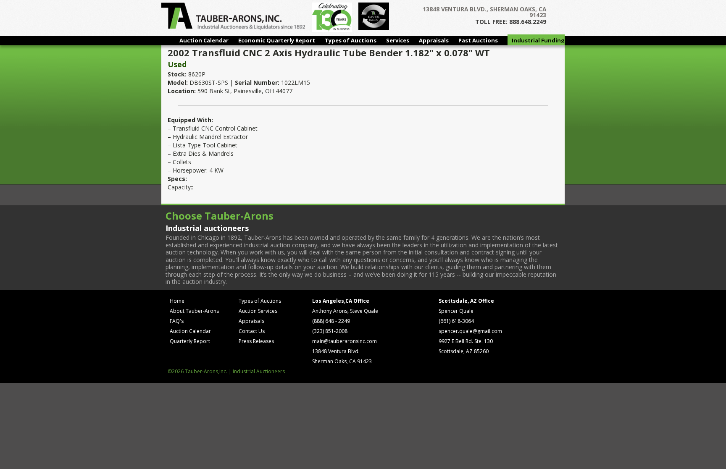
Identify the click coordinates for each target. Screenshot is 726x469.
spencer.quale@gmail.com (470, 331)
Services (397, 40)
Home (177, 300)
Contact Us (252, 331)
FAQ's (177, 321)
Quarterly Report (190, 341)
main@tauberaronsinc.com (344, 341)
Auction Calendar (204, 40)
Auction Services (258, 310)
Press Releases (256, 341)
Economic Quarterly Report (276, 40)
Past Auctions (478, 40)
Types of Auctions (350, 40)
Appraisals (434, 40)
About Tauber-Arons (194, 310)
